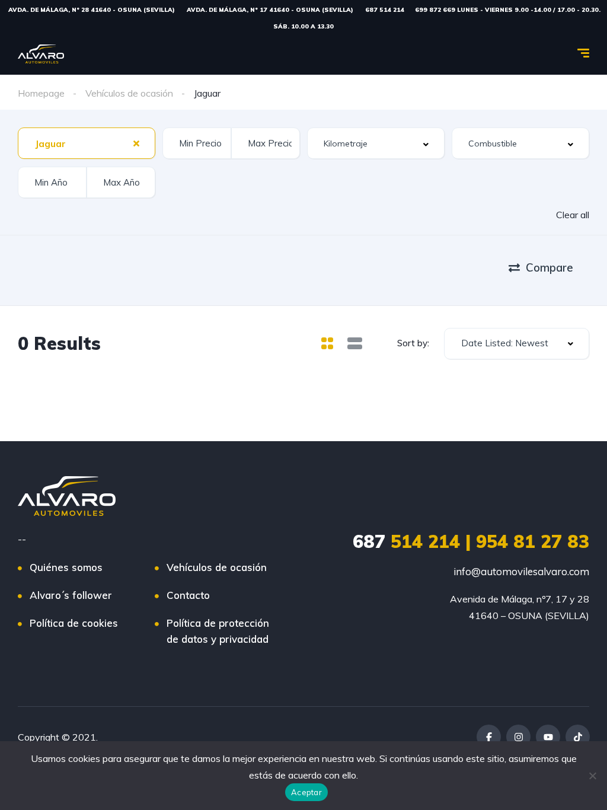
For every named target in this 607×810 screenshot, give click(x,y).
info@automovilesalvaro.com (521, 571)
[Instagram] (518, 737)
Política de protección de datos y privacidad (218, 631)
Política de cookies (74, 623)
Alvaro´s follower (71, 595)
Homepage (41, 93)
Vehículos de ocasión (129, 93)
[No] (592, 776)
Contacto (188, 595)
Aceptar (306, 792)
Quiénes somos (66, 567)
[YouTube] (548, 737)
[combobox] (86, 143)
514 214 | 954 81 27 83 (471, 541)
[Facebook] (489, 737)
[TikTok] (578, 737)
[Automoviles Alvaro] (41, 53)
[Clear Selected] (136, 143)
